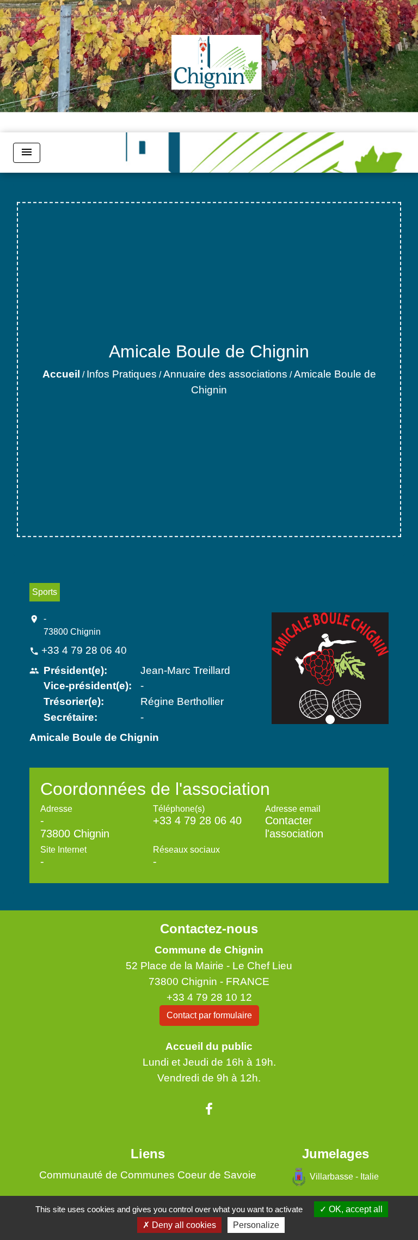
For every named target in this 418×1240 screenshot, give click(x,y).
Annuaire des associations (225, 374)
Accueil (61, 374)
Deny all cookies (183, 1225)
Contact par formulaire (209, 1015)
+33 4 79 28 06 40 (84, 650)
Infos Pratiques (122, 374)
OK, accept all (355, 1209)
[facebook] (209, 1109)
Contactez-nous (209, 928)
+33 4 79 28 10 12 (209, 997)
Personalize (256, 1225)
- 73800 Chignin (72, 625)
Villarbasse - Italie (344, 1176)
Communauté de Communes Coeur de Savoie (147, 1175)
